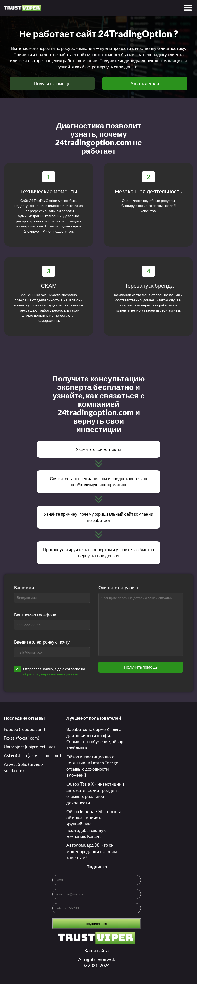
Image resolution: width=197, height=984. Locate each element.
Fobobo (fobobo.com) (24, 729)
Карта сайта (97, 950)
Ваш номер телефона (35, 614)
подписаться (96, 923)
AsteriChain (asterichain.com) (32, 755)
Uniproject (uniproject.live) (29, 746)
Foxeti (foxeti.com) (22, 738)
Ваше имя (24, 587)
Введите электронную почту (42, 642)
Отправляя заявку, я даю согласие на (54, 671)
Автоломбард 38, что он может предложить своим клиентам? (91, 851)
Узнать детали (145, 83)
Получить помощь (52, 83)
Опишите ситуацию (118, 587)
